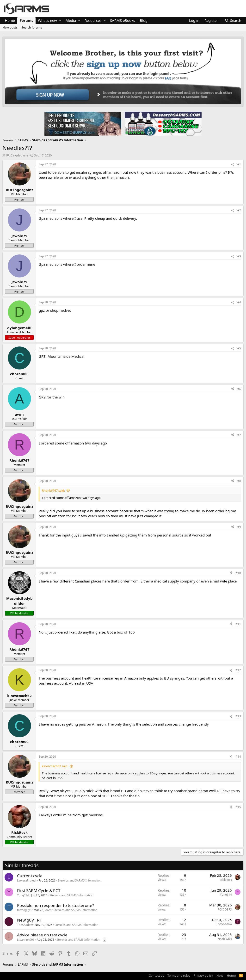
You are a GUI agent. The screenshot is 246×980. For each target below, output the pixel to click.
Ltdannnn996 (26, 940)
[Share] (232, 164)
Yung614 (23, 895)
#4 (239, 302)
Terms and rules (178, 975)
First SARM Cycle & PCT (38, 890)
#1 (239, 164)
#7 (239, 435)
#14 (238, 757)
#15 (238, 807)
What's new (47, 20)
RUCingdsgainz (17, 155)
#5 (239, 348)
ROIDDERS (225, 909)
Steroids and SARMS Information (79, 880)
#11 (238, 624)
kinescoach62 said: (55, 766)
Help (219, 975)
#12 (238, 670)
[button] (60, 20)
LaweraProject (26, 880)
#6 (239, 389)
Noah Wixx (225, 939)
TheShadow (25, 925)
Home (10, 20)
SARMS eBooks (122, 20)
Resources (93, 20)
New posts (10, 27)
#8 (239, 481)
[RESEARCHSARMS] (163, 123)
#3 (239, 256)
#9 (239, 527)
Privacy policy (203, 975)
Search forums (31, 27)
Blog (144, 20)
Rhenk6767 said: (53, 490)
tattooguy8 (24, 910)
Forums (26, 20)
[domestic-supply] (82, 123)
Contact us (156, 975)
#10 (238, 573)
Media (71, 20)
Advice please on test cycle (42, 935)
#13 (238, 716)
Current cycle (30, 875)
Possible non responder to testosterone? (55, 905)
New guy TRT (29, 920)
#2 (239, 210)
